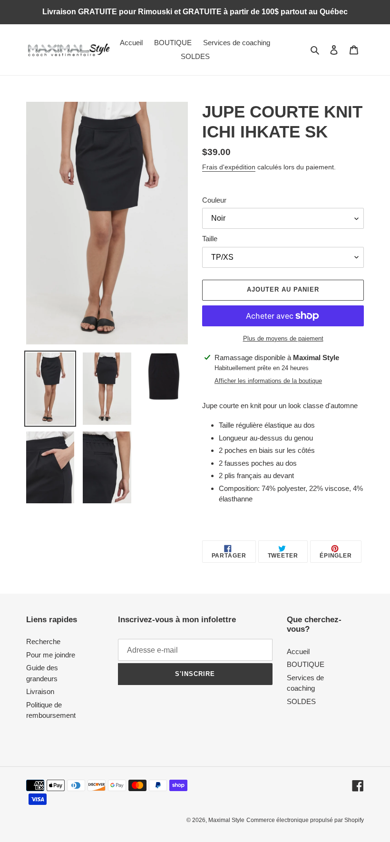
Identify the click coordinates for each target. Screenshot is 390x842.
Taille (209, 239)
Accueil (298, 651)
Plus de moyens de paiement (283, 338)
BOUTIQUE (305, 664)
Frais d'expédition (228, 167)
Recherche (43, 641)
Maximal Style (226, 820)
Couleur (214, 200)
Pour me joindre (50, 655)
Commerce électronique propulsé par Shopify (305, 820)
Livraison (40, 691)
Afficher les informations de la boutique (268, 380)
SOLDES (301, 701)
